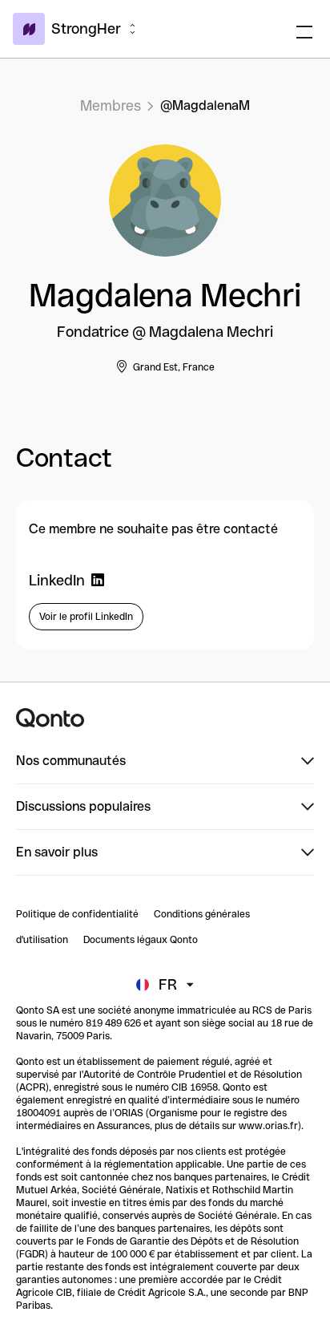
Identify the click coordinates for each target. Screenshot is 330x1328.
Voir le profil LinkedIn (86, 616)
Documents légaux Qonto (140, 939)
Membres (110, 105)
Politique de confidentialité (77, 914)
